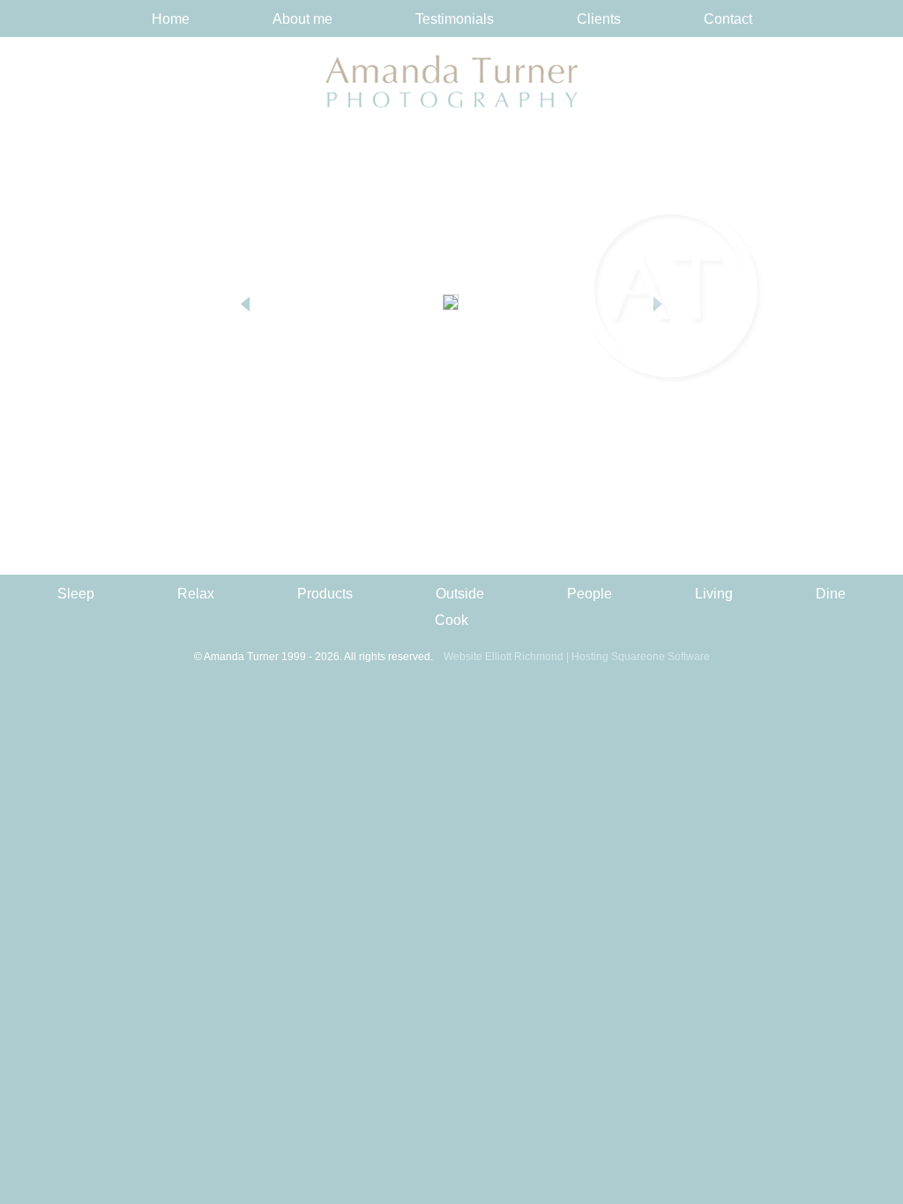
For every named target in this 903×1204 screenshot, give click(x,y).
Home (171, 18)
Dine (831, 593)
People (589, 593)
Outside (460, 593)
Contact (728, 18)
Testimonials (454, 18)
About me (302, 18)
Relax (195, 593)
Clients (599, 18)
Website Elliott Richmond (503, 656)
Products (325, 593)
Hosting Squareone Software (640, 656)
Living (714, 593)
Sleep (75, 593)
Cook (451, 620)
